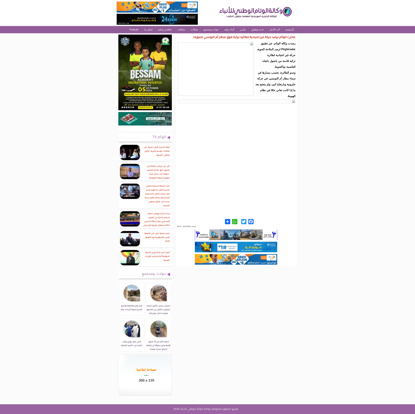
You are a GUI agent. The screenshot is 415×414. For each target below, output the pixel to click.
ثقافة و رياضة (165, 29)
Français (134, 29)
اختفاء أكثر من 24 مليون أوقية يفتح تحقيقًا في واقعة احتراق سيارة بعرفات (158, 346)
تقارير (243, 29)
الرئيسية (289, 29)
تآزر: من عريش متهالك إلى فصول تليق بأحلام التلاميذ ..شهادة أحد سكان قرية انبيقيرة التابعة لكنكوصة (158, 172)
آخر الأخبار (274, 29)
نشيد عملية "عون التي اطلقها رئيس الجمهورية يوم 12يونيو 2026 (157, 238)
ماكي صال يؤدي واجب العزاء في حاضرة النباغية (131, 344)
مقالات (194, 29)
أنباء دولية (229, 29)
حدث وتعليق (257, 29)
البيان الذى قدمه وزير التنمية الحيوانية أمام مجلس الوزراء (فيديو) (157, 257)
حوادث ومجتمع (211, 29)
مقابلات (181, 29)
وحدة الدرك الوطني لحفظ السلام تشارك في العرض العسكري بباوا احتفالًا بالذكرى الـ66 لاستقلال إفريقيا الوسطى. (156, 220)
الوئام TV (159, 137)
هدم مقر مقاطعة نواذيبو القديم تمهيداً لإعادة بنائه (131, 308)
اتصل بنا (148, 29)
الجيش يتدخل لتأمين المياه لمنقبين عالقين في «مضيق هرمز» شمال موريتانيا (158, 310)
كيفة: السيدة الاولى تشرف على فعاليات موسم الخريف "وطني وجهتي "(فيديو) (157, 151)
